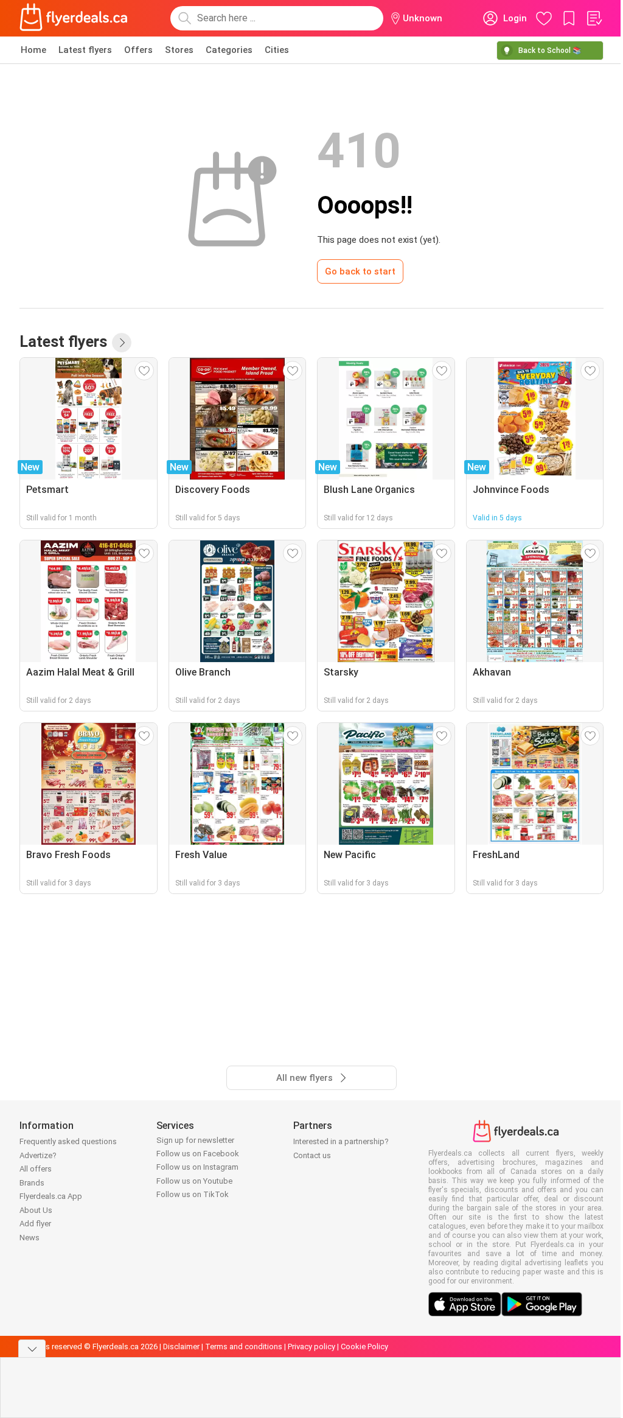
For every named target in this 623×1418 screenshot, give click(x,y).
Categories (229, 49)
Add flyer (35, 1223)
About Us (35, 1210)
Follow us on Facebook (197, 1153)
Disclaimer (181, 1346)
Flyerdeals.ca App (50, 1196)
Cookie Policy (364, 1346)
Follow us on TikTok (192, 1194)
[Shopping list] (594, 18)
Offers (138, 49)
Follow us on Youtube (194, 1181)
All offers (35, 1168)
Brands (31, 1182)
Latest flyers (85, 49)
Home (33, 49)
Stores (179, 49)
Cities (277, 49)
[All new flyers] (121, 342)
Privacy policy (311, 1346)
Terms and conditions (243, 1346)
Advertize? (38, 1155)
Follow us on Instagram (197, 1167)
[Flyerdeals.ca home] (73, 18)
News (29, 1237)
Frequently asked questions (68, 1141)
